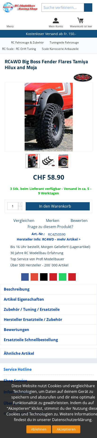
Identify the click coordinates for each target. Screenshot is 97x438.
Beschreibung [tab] (16, 289)
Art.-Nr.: (38, 234)
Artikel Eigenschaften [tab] (24, 299)
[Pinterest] (53, 277)
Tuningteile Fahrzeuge (64, 42)
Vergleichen (23, 220)
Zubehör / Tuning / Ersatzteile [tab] (32, 309)
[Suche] (88, 7)
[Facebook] (25, 277)
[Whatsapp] (62, 277)
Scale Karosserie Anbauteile (60, 49)
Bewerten (79, 220)
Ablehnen (38, 429)
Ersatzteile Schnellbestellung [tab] (31, 339)
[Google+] (34, 277)
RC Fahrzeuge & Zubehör (27, 42)
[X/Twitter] (44, 277)
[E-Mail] (72, 277)
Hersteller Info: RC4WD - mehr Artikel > (49, 239)
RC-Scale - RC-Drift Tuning (19, 49)
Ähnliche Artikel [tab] (19, 353)
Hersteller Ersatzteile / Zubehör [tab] (33, 319)
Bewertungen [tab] (16, 329)
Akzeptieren (66, 429)
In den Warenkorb (55, 206)
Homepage (4, 43)
